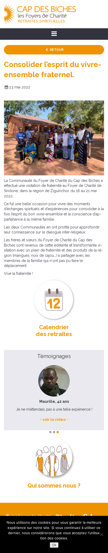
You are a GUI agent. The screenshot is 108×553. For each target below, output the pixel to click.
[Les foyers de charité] (40, 14)
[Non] (101, 534)
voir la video (50, 419)
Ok (54, 545)
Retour (56, 50)
